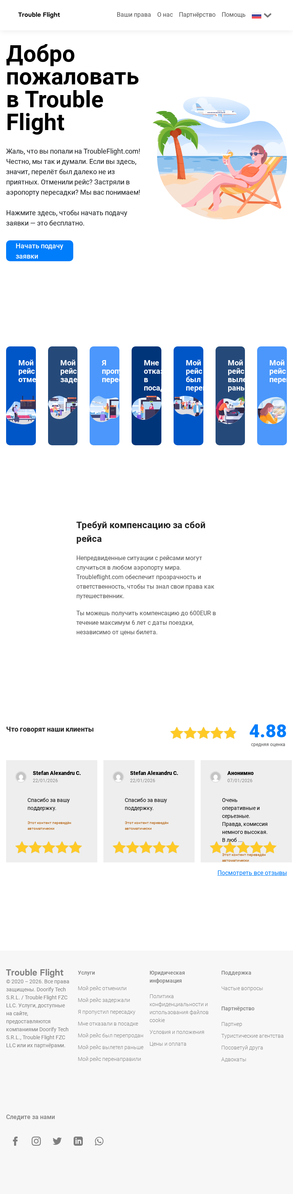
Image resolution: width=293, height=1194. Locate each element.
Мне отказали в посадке (108, 1024)
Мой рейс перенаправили (109, 1059)
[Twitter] (57, 1141)
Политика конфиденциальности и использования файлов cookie (179, 1008)
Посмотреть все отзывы (252, 872)
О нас (165, 14)
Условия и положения (177, 1032)
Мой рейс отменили (102, 988)
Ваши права (134, 14)
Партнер (231, 1024)
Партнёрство (197, 14)
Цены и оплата (168, 1044)
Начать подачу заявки (39, 251)
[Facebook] (15, 1141)
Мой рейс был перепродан (110, 1035)
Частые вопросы (242, 988)
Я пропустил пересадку (106, 1012)
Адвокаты (233, 1059)
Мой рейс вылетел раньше (110, 1047)
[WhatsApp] (99, 1141)
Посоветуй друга (242, 1048)
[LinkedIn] (78, 1141)
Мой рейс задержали (104, 1000)
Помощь (234, 14)
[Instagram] (36, 1141)
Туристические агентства (252, 1036)
